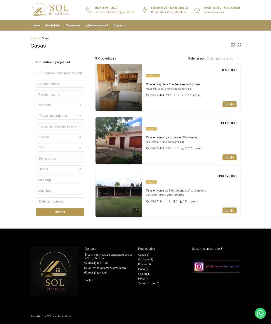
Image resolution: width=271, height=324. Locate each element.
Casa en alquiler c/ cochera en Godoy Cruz (173, 84)
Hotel (141, 278)
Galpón (142, 273)
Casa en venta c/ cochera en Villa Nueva (171, 137)
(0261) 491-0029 (106, 8)
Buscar (60, 212)
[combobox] (223, 58)
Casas (142, 254)
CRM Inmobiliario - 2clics (58, 316)
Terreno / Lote (146, 283)
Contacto (119, 25)
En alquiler (153, 76)
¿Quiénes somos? (97, 25)
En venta (151, 129)
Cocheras (144, 259)
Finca (141, 269)
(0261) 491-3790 (98, 263)
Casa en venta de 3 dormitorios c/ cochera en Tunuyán (181, 190)
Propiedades (53, 25)
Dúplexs (142, 264)
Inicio (36, 25)
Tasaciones (73, 25)
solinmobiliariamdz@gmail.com (115, 12)
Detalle (229, 104)
